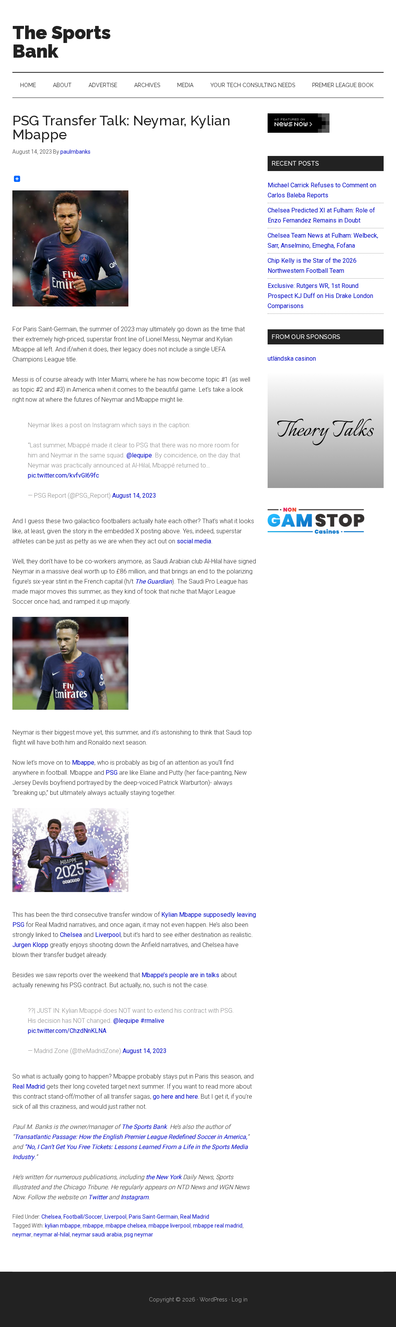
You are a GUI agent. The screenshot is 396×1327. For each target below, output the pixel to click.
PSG (112, 772)
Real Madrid (28, 1086)
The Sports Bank (61, 42)
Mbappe (83, 762)
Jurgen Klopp (30, 945)
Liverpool (108, 934)
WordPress (213, 1299)
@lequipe (139, 455)
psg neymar (138, 1234)
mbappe (93, 1226)
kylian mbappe (62, 1226)
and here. (188, 1096)
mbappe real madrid (217, 1226)
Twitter (97, 1197)
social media (194, 541)
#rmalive (152, 1020)
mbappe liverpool (169, 1226)
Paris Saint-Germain (153, 1217)
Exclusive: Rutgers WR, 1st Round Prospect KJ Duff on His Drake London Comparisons (320, 296)
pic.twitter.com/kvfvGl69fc (63, 475)
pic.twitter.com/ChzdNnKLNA (67, 1030)
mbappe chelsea (126, 1226)
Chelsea (71, 934)
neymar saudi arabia (97, 1234)
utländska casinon (292, 358)
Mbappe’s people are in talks (180, 975)
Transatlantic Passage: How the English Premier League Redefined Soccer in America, (130, 1136)
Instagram (134, 1197)
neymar (21, 1234)
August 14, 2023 (134, 495)
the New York (163, 1177)
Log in (240, 1299)
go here (163, 1096)
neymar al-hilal (52, 1234)
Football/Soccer (82, 1217)
